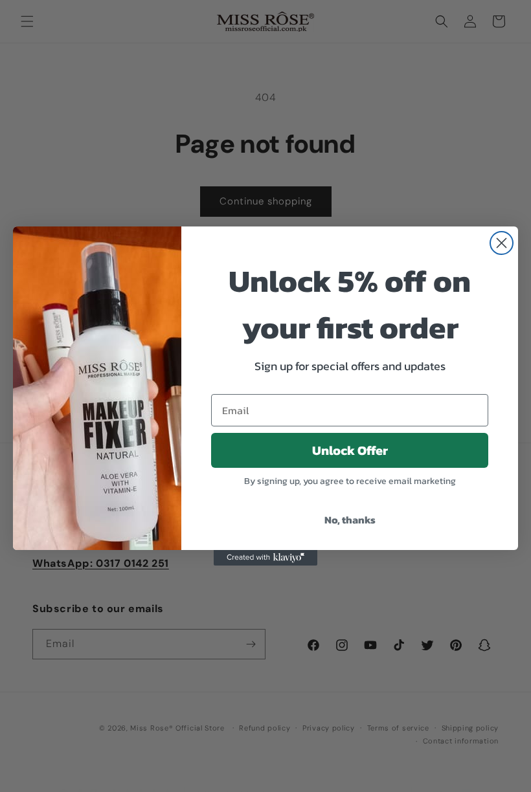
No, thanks (350, 519)
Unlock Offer (350, 450)
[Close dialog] (501, 243)
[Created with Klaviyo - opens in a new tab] (265, 558)
